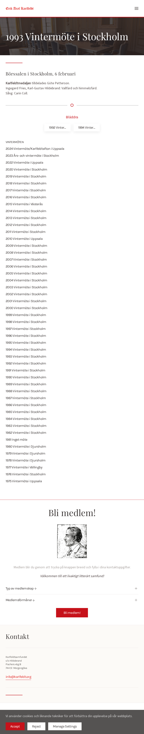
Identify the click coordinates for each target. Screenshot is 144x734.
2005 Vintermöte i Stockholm (26, 273)
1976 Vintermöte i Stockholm (26, 474)
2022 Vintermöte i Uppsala (24, 162)
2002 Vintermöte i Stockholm (26, 294)
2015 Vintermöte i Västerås (24, 204)
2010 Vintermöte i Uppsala (24, 239)
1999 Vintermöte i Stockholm (26, 315)
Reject (36, 726)
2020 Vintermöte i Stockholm (26, 169)
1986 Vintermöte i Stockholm (26, 405)
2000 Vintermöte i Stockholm (26, 308)
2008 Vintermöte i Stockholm (26, 252)
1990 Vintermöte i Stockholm (26, 377)
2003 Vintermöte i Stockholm (26, 287)
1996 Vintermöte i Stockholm (26, 336)
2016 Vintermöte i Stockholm (26, 197)
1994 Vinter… (86, 127)
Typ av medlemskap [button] (20, 588)
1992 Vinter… (57, 127)
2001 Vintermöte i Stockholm (26, 301)
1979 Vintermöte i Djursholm (25, 453)
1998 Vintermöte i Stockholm (26, 322)
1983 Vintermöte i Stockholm (26, 426)
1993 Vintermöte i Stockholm (26, 356)
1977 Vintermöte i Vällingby (24, 467)
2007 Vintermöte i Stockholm (26, 259)
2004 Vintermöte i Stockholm (26, 280)
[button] (136, 8)
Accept (15, 726)
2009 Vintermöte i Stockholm (26, 246)
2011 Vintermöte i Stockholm (26, 232)
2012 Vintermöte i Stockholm (26, 225)
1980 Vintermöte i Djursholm (26, 446)
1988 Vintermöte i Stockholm (26, 391)
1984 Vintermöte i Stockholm (26, 419)
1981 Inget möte (16, 439)
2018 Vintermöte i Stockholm (26, 183)
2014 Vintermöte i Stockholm (26, 211)
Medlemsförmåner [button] (19, 600)
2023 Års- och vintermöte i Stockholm (32, 156)
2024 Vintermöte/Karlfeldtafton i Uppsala (35, 149)
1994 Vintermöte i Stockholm (26, 349)
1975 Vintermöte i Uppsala (24, 481)
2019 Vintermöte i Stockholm (26, 176)
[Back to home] (20, 8)
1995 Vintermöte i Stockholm (26, 343)
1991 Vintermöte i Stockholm (25, 370)
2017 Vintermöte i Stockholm (26, 190)
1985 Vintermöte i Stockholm (26, 412)
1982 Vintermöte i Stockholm (26, 433)
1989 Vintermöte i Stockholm (26, 384)
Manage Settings (65, 726)
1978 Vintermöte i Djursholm (26, 460)
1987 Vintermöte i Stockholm (26, 398)
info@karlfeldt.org (18, 677)
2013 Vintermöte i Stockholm (26, 218)
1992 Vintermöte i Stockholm (26, 363)
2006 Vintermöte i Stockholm (26, 266)
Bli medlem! (72, 613)
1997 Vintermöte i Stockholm (26, 329)
